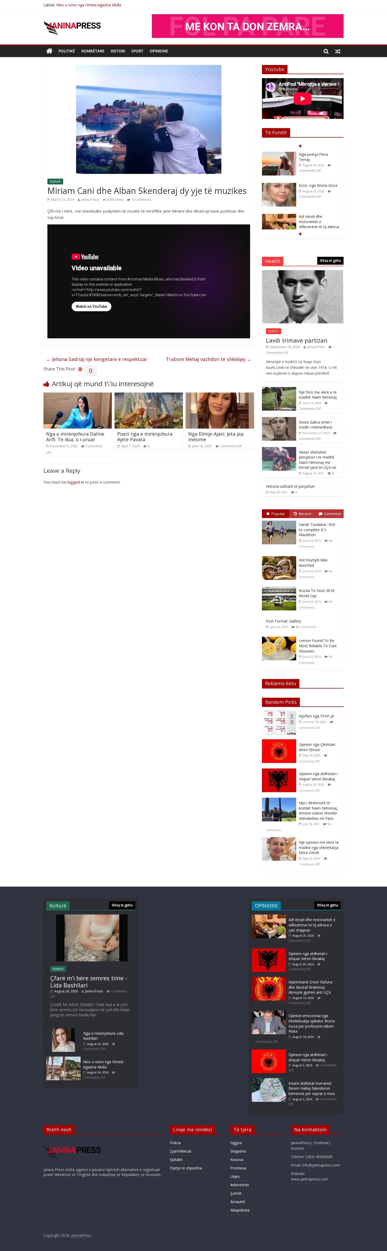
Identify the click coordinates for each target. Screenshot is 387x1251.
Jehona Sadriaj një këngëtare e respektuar (96, 359)
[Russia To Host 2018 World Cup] (280, 586)
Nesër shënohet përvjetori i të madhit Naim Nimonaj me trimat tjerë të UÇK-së (317, 460)
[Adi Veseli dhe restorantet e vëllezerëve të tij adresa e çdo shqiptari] (279, 216)
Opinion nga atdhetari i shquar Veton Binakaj (318, 776)
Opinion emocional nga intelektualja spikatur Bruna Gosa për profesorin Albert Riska (312, 1023)
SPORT (137, 50)
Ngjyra (236, 1142)
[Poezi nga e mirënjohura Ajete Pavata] (149, 396)
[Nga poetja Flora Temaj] (279, 154)
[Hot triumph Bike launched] (280, 556)
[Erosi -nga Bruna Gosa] (279, 185)
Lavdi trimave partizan (297, 340)
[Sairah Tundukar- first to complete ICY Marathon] (280, 520)
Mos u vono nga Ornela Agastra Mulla (88, 4)
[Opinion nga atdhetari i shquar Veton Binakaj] (280, 771)
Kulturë (55, 181)
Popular (278, 513)
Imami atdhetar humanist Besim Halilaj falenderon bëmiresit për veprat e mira (312, 1088)
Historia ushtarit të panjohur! (290, 486)
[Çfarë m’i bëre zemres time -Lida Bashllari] (90, 917)
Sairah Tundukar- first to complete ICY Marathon (317, 529)
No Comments (306, 627)
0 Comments (141, 199)
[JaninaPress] (49, 51)
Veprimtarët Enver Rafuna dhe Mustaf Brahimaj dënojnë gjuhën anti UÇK (310, 987)
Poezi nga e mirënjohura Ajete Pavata (144, 437)
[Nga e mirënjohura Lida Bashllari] (63, 1030)
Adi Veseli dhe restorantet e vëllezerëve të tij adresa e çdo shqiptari (319, 224)
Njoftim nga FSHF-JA (316, 716)
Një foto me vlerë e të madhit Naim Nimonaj (318, 395)
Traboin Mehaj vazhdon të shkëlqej (208, 359)
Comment (332, 513)
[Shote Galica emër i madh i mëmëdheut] (279, 419)
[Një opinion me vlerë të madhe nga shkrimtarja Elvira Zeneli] (280, 839)
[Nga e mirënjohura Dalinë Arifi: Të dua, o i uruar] (77, 396)
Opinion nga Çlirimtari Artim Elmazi (317, 747)
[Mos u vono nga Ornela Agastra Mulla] (63, 1059)
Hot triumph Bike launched (313, 562)
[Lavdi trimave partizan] (303, 272)
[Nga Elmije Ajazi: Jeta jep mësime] (220, 396)
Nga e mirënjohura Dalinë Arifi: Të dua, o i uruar (75, 437)
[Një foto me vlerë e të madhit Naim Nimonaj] (279, 389)
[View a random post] (338, 51)
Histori (118, 50)
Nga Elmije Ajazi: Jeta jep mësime (216, 437)
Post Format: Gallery (283, 621)
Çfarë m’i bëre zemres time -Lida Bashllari (88, 981)
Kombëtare (92, 50)
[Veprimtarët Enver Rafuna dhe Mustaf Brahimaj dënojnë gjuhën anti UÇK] (269, 979)
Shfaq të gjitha (330, 260)
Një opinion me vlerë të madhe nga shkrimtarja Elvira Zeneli (319, 847)
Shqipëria (238, 1151)
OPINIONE (159, 50)
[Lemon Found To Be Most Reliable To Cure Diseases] (280, 636)
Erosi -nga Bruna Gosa (318, 185)
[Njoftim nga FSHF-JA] (280, 713)
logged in (75, 482)
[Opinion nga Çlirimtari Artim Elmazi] (280, 742)
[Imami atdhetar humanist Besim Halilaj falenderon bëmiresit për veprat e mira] (269, 1080)
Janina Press (90, 199)
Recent (305, 513)
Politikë (66, 50)
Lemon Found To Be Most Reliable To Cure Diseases (318, 645)
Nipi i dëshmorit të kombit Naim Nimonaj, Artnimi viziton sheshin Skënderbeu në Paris (318, 810)
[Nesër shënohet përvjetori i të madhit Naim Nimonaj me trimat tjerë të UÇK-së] (279, 449)
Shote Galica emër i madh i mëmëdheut (315, 425)
